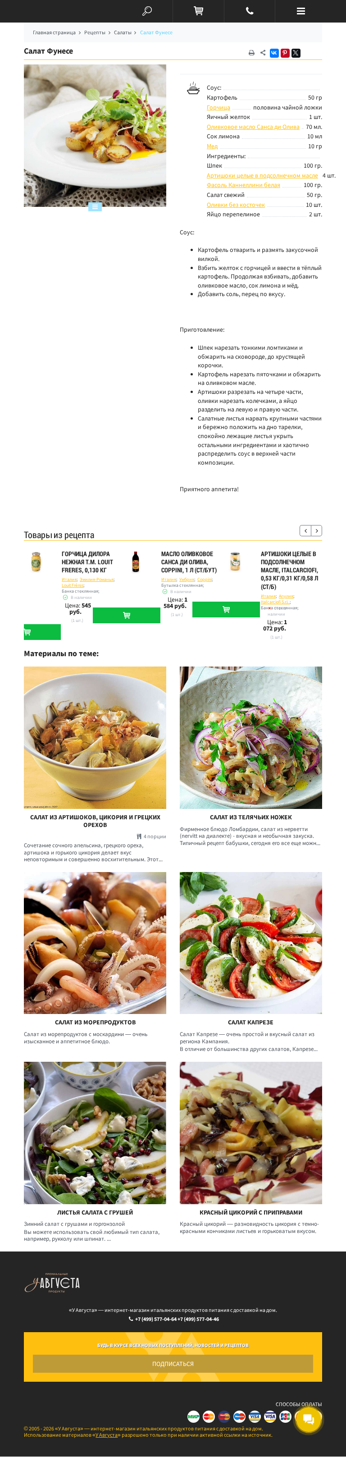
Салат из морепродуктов (95, 1022)
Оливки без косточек (236, 205)
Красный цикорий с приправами (251, 1212)
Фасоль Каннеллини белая (243, 185)
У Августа (107, 1434)
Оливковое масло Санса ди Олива (253, 127)
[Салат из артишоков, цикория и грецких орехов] (95, 738)
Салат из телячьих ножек (251, 817)
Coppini (204, 579)
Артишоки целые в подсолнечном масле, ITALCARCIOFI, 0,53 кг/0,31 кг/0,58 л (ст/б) (289, 570)
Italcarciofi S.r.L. (275, 602)
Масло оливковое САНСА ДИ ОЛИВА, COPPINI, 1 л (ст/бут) (189, 562)
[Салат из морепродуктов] (95, 943)
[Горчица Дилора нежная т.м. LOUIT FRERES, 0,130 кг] (36, 562)
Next (316, 530)
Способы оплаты (299, 1404)
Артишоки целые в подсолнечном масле (262, 175)
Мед (212, 146)
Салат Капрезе (250, 1022)
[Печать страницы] (251, 53)
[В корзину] (126, 615)
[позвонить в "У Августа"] (250, 11)
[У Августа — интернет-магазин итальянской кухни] (45, 11)
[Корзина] (198, 11)
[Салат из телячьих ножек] (251, 738)
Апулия (286, 596)
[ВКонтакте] (274, 53)
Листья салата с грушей (95, 1212)
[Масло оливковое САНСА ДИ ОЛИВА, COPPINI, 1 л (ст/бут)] (135, 562)
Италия (69, 579)
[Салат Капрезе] (251, 943)
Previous (305, 530)
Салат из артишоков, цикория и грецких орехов (95, 821)
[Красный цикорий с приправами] (251, 1133)
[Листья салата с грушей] (95, 1133)
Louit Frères (72, 585)
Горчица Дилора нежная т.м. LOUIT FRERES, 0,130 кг (87, 562)
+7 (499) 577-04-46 (198, 1318)
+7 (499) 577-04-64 (156, 1318)
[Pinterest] (285, 53)
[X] (295, 53)
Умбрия (186, 579)
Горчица (218, 107)
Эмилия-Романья (97, 579)
